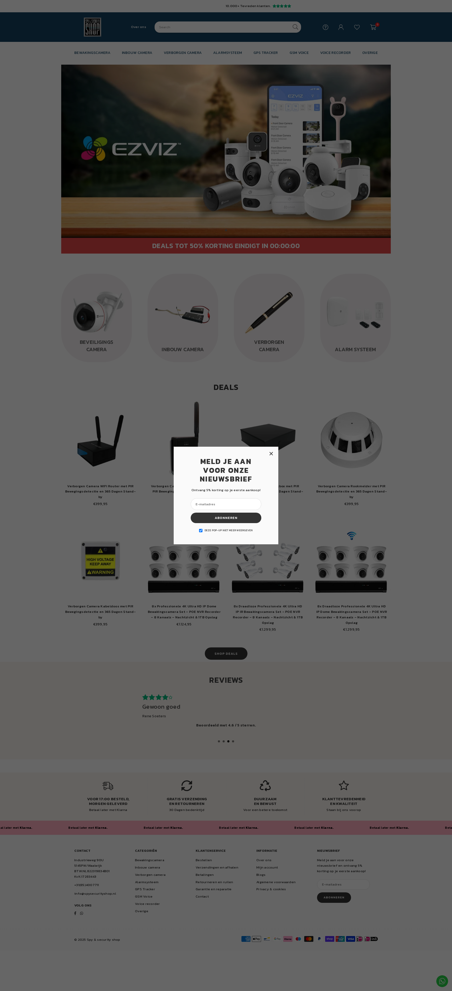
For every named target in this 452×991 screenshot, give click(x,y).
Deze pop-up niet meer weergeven (229, 530)
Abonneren (226, 517)
